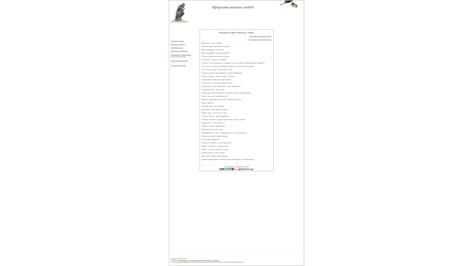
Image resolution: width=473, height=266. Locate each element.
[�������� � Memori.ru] (244, 169)
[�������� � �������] (223, 169)
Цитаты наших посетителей (179, 61)
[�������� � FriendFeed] (228, 169)
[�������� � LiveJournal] (233, 169)
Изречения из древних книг (179, 51)
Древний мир (175, 55)
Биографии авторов (177, 48)
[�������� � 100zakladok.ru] (246, 169)
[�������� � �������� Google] (237, 169)
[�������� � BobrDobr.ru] (239, 169)
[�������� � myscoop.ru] (248, 169)
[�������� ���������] (221, 169)
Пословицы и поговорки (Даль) (260, 40)
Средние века (186, 55)
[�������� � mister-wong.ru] (241, 169)
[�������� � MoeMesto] (250, 169)
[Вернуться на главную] (179, 22)
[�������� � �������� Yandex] (235, 169)
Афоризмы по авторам (178, 44)
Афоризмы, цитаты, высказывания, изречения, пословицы (198, 260)
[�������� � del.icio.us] (253, 169)
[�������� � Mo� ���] (230, 169)
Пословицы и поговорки (178, 65)
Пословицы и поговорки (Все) (260, 36)
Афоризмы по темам (177, 41)
